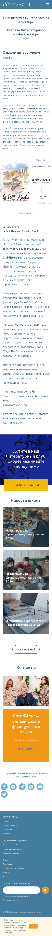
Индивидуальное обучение (13, 849)
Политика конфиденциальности (15, 896)
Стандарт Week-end (10, 825)
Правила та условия (11, 900)
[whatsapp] (31, 786)
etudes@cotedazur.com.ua (26, 739)
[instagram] (13, 786)
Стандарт (6, 821)
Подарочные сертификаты (13, 868)
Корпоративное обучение (13, 845)
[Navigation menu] (47, 4)
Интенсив (7, 833)
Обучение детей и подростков (15, 840)
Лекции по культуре (11, 853)
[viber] (4, 794)
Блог (5, 876)
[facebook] (4, 786)
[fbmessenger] (40, 786)
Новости (6, 872)
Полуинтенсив (8, 829)
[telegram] (22, 786)
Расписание (7, 864)
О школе (6, 860)
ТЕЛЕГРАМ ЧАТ (26, 748)
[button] (26, 485)
